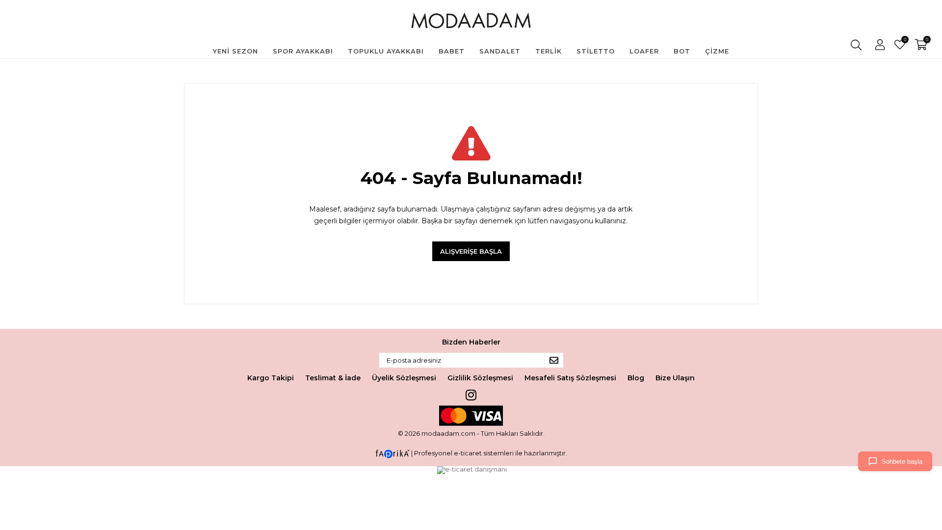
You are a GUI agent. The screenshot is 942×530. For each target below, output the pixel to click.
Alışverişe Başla (471, 251)
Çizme (717, 51)
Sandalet (500, 51)
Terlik (548, 51)
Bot (682, 51)
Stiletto (595, 51)
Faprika (392, 454)
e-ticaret (468, 453)
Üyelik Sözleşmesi (404, 377)
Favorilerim (904, 40)
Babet (452, 51)
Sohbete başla (902, 461)
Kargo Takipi (270, 377)
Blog (636, 377)
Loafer (644, 51)
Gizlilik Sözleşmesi (480, 377)
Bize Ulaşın (675, 377)
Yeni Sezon (235, 51)
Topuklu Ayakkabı (386, 51)
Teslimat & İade (333, 377)
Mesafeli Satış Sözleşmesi (570, 377)
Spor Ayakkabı (303, 51)
